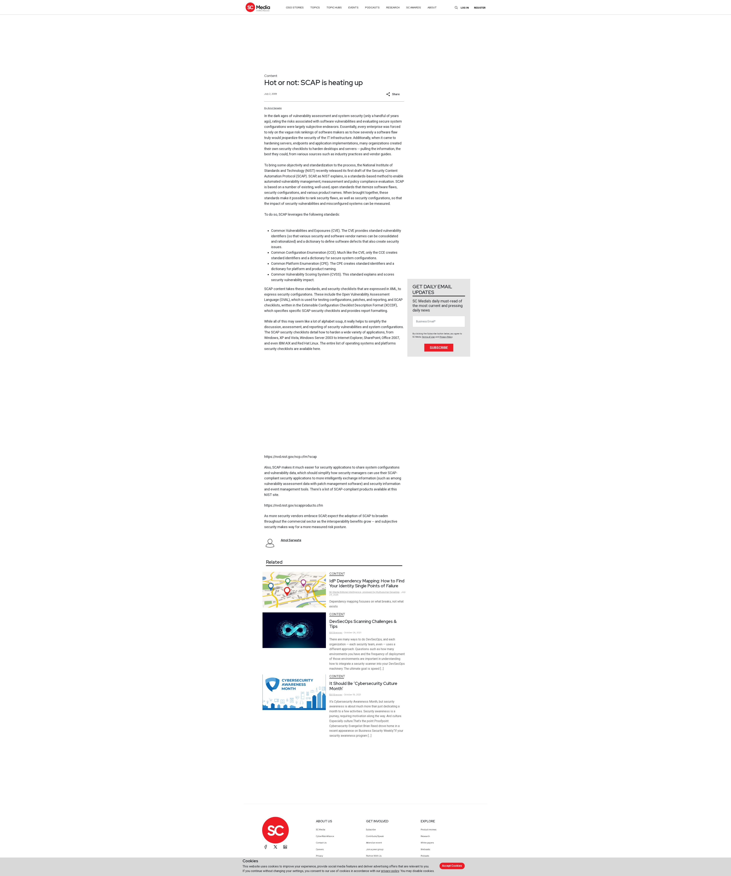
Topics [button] (315, 7)
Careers (320, 849)
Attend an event (374, 842)
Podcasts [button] (372, 7)
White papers (427, 842)
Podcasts (425, 855)
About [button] (432, 7)
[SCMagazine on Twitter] (275, 847)
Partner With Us (373, 855)
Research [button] (393, 7)
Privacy (319, 855)
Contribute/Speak (375, 836)
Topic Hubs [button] (334, 7)
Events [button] (353, 7)
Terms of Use (428, 337)
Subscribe (439, 348)
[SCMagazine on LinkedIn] (285, 847)
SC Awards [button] (413, 7)
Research (425, 836)
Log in (465, 7)
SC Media (320, 829)
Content (270, 75)
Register (479, 7)
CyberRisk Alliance (325, 836)
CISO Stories (295, 7)
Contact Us (321, 842)
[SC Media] (258, 7)
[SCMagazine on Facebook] (265, 847)
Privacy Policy (446, 337)
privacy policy (390, 871)
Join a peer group (374, 849)
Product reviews (428, 829)
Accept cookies (452, 865)
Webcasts (425, 849)
